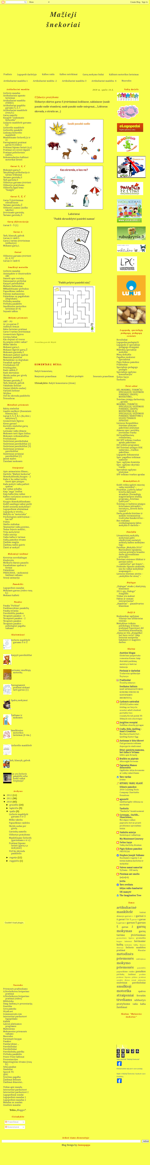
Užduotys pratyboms (13, 185)
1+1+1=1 (124, 877)
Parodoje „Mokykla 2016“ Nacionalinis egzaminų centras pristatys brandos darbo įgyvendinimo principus (131, 552)
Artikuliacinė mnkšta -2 (45, 81)
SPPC (5, 1075)
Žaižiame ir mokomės (17, 716)
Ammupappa (84, 1145)
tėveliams (124, 1000)
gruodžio (14, 805)
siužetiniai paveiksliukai (131, 983)
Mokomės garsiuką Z (13, 352)
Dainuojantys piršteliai (14, 281)
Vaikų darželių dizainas (131, 845)
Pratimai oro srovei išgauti (16, 150)
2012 (9, 795)
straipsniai (125, 995)
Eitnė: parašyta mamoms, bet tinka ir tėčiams (132, 751)
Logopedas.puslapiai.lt (128, 342)
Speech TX (8, 1072)
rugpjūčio (14, 861)
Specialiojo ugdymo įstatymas (126, 471)
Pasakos (7, 1041)
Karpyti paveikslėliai (13, 284)
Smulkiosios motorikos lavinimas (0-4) (14, 307)
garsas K (135, 920)
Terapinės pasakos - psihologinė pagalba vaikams (14, 626)
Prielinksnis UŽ (11, 365)
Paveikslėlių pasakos (13, 613)
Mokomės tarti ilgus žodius (17, 433)
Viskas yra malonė (126, 596)
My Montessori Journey (131, 839)
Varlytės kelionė (11, 391)
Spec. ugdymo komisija (128, 462)
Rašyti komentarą (43, 371)
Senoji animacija (11, 578)
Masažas (142, 950)
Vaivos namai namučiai (131, 867)
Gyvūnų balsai (10, 337)
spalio (12, 811)
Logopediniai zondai (13, 1095)
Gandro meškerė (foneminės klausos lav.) (17, 412)
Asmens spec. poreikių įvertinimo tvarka (128, 431)
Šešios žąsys (123, 377)
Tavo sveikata (126, 885)
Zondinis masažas (12, 1105)
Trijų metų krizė (11, 532)
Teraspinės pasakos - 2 (14, 618)
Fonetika (7, 1006)
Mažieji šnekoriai (63, 19)
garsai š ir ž (125, 919)
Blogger (21, 1110)
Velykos (7, 393)
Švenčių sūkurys (127, 683)
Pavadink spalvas (11, 363)
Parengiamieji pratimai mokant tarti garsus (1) (20, 687)
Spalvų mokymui (19, 700)
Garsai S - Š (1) (10, 225)
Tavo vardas (125, 777)
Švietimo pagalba (11, 1077)
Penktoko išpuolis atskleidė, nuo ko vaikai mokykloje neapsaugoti (131, 569)
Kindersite (8, 560)
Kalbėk (6, 1021)
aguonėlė (124, 799)
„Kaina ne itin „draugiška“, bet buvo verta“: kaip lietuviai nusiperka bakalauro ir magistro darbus (130, 638)
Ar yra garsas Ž (11, 324)
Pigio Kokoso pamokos (128, 362)
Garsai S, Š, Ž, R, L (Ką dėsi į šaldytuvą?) (16, 417)
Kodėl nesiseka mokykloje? (17, 507)
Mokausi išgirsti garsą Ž (15, 350)
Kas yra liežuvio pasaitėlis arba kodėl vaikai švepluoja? (19, 777)
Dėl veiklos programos (128, 445)
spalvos (142, 991)
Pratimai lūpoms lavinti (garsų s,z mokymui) (18, 845)
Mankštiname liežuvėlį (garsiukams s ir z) (20, 839)
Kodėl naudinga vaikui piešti (17, 504)
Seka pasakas (9, 1067)
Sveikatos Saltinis (128, 686)
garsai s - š (130, 916)
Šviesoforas (9, 398)
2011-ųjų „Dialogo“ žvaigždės (126, 592)
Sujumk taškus (10, 311)
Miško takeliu (10, 345)
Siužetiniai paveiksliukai (15, 441)
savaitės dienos (123, 980)
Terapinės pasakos (12, 621)
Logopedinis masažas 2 (14, 1100)
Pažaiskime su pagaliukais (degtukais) (16, 297)
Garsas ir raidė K (11, 261)
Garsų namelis (10, 115)
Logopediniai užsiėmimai (15, 509)
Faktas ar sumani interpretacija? (125, 600)
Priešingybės (9, 368)
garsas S (132, 922)
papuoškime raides (126, 972)
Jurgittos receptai (129, 722)
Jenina (122, 780)
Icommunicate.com (12, 1014)
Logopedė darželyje (27, 75)
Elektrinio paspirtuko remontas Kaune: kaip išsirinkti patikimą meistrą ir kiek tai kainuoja (130, 661)
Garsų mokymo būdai (93, 75)
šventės (141, 995)
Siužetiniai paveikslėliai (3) (17, 446)
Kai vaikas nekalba (12, 489)
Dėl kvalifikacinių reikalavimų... (125, 436)
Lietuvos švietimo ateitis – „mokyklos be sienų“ (130, 575)
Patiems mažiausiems (14, 294)
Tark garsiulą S (10, 180)
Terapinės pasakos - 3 (14, 616)
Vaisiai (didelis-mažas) (14, 388)
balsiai (143, 912)
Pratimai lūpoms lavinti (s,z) (17, 147)
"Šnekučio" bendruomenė (132, 811)
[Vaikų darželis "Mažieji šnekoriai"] (119, 1066)
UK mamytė (125, 892)
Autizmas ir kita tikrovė (132, 741)
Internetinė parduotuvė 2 (16, 1092)
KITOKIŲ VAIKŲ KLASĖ (131, 783)
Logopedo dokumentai (128, 455)
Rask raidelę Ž (10, 370)
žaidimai (122, 1007)
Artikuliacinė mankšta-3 (74, 81)
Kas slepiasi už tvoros (14, 339)
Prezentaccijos (10, 1059)
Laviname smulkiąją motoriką (21, 671)
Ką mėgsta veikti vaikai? (15, 342)
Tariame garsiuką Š (12, 215)
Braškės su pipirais (129, 759)
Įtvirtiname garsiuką (13, 213)
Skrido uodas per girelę (15, 375)
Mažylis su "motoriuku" (15, 514)
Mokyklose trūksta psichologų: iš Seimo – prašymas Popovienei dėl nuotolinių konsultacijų (130, 627)
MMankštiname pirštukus (16, 289)
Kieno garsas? (10, 424)
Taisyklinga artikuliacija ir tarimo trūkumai (16, 173)
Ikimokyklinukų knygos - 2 (17, 477)
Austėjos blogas (127, 653)
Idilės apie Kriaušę (128, 755)
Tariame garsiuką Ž (12, 205)
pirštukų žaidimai (126, 974)
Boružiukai (122, 340)
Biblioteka (8, 1001)
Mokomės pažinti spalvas (15, 355)
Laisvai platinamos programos (12, 1025)
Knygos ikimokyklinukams (16, 502)
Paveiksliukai (10, 1047)
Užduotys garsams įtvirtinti (17, 183)
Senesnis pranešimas (103, 376)
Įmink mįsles (9, 459)
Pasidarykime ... (11, 1044)
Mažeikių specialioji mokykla (126, 351)
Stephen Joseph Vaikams (132, 855)
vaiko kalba (139, 1004)
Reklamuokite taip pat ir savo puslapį (129, 1069)
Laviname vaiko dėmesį (14, 431)
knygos (119, 941)
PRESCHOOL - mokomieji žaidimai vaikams (15, 574)
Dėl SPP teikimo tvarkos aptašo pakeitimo (129, 441)
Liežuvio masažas (11, 93)
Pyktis (6, 522)
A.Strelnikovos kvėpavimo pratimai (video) (16, 997)
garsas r (122, 923)
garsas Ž (127, 927)
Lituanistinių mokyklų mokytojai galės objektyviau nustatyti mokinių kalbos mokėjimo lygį (131, 540)
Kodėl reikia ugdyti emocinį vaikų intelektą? (131, 486)
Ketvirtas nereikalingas (15, 558)
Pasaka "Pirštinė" (11, 606)
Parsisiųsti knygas (12, 1039)
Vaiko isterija (10, 535)
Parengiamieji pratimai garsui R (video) (14, 143)
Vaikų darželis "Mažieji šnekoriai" (128, 1059)
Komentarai (13, 1127)
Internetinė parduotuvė (15, 1090)
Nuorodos (126, 81)
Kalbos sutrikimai (68, 74)
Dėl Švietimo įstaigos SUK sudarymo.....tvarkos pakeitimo (129, 450)
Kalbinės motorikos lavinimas (124, 75)
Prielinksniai (9, 439)
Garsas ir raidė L (11, 238)
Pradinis (7, 74)
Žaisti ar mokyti (11, 547)
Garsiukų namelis (17, 832)
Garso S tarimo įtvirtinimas (16, 332)
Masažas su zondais (12, 1102)
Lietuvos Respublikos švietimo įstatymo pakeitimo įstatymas (128, 425)
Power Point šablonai (13, 1057)
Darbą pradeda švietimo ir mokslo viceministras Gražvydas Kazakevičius (130, 515)
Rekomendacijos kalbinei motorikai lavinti (15, 158)
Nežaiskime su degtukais (15, 360)
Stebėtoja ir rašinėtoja (130, 835)
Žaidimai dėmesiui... (13, 1082)
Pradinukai (122, 365)
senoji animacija (138, 980)
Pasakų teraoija (10, 611)
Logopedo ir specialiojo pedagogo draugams (128, 346)
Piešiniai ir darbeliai (130, 671)
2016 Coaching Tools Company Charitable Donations (129, 793)
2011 (9, 798)
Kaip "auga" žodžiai (12, 492)
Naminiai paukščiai (12, 357)
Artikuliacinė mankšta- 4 (104, 81)
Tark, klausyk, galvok (13, 236)
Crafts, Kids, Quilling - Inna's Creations (131, 730)
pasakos (141, 971)
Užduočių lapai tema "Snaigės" (13, 189)
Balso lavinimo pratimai (15, 329)
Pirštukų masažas (11, 301)
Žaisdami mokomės (12, 461)
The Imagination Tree (130, 895)
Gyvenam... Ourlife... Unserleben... (129, 816)
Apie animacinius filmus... (16, 471)
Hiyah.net (8, 1011)
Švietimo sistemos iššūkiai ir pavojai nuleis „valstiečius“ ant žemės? (131, 561)
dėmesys (120, 916)
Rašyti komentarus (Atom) (62, 383)
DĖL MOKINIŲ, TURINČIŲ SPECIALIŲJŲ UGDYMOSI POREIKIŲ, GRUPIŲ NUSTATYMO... (130, 393)
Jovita (122, 881)
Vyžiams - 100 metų (129, 870)
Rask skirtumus (11, 373)
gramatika (141, 938)
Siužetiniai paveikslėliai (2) (17, 444)
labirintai (128, 941)
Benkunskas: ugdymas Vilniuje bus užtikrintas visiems (130, 618)
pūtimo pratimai (139, 977)
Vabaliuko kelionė (12, 386)
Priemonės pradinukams (15, 989)
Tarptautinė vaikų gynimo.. (16, 527)
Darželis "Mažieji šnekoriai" (17, 474)
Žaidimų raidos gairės (14, 545)
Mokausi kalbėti (11, 595)
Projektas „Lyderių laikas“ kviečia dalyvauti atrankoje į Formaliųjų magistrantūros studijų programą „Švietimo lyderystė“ (130, 496)
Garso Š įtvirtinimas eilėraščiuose (13, 201)
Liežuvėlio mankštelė (13, 128)
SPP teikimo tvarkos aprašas (131, 475)
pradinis (142, 974)
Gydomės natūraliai (129, 702)
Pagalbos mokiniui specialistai (126, 358)
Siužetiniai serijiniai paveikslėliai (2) (13, 455)
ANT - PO (7, 322)
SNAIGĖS (7, 378)
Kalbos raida (48, 74)
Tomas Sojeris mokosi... (14, 529)
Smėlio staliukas (11, 524)
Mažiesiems (9, 1029)
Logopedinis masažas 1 (14, 1097)
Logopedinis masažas (13, 588)
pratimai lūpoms (124, 977)
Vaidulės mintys (128, 832)
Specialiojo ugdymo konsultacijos (126, 373)
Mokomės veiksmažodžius (16, 436)
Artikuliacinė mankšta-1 (15, 81)
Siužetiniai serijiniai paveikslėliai (13, 450)
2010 (9, 802)
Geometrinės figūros (13, 334)
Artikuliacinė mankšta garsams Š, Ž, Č (14, 107)
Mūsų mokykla (124, 355)
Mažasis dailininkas (13, 286)
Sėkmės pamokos (128, 787)
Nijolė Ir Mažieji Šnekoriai (125, 1074)
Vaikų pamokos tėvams (14, 540)
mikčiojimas (141, 959)
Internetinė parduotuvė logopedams (15, 1017)
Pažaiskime (8, 570)
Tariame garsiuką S (12, 177)
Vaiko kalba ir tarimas (14, 537)
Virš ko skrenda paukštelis (16, 396)
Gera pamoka (9, 1009)
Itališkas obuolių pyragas (132, 725)
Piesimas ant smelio (130, 874)
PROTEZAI (125, 851)
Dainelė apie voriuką (13, 278)
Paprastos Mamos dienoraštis (128, 766)
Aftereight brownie (129, 761)
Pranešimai (12, 1122)
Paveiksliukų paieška (13, 1052)
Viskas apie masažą (12, 1087)
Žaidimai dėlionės (12, 1080)
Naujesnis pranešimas (45, 376)
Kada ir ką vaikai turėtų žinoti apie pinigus (15, 480)
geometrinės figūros (125, 938)
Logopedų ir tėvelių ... (14, 512)
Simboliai (8, 1069)
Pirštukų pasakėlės (12, 304)
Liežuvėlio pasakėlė (12, 130)
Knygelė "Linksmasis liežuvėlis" (13, 119)
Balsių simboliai (11, 409)
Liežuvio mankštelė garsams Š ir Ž (20, 641)
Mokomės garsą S (11, 170)
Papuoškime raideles (13, 291)
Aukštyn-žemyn (11, 327)
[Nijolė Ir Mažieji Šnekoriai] (119, 1083)
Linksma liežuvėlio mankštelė (12, 134)
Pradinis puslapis (74, 376)
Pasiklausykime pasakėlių (16, 608)
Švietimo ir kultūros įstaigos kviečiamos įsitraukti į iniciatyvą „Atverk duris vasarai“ (131, 507)
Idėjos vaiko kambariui (131, 888)
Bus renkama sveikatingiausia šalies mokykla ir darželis (129, 523)
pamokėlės (141, 968)
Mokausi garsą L (11, 246)
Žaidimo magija (11, 542)
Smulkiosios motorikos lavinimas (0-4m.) (21, 732)
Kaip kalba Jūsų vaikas (14, 494)
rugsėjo (13, 858)
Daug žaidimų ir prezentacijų (17, 1004)
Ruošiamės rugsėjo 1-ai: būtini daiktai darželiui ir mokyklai (131, 861)
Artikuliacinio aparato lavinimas (14, 97)
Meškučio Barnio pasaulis (15, 563)
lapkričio (14, 808)
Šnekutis (121, 380)
